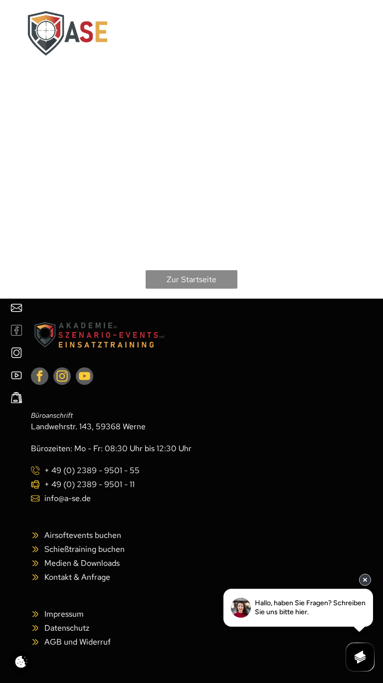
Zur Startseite (191, 279)
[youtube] (84, 377)
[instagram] (62, 377)
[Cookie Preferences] (21, 662)
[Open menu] (339, 33)
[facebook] (39, 377)
